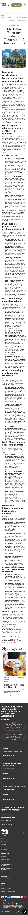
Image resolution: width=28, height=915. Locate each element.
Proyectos (4, 849)
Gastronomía (21, 679)
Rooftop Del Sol (5, 879)
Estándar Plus (5, 859)
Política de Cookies (6, 885)
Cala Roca (20, 677)
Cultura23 (4, 846)
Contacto (3, 844)
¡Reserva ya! (12, 642)
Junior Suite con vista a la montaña (7, 865)
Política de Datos (5, 888)
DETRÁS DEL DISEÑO (22, 20)
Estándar (3, 856)
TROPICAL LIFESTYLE (22, 17)
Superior (3, 861)
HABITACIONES (5, 853)
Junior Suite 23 (5, 872)
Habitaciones (4, 841)
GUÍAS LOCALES (11, 20)
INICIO (3, 838)
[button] (3, 676)
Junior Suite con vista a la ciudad (7, 869)
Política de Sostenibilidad (8, 891)
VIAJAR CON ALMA (11, 17)
